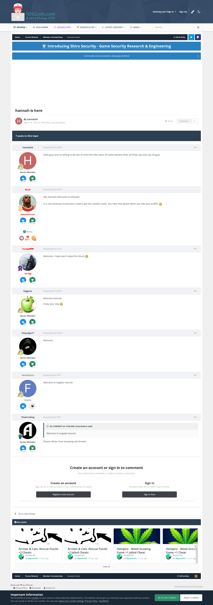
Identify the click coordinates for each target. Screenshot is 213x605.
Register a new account (63, 494)
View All (106, 566)
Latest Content (114, 27)
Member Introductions (53, 122)
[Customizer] (192, 11)
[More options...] (195, 147)
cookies (35, 597)
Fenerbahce (81, 426)
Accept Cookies (168, 597)
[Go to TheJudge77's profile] (27, 346)
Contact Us (50, 588)
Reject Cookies (191, 597)
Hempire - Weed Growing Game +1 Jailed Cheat (134, 550)
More (136, 27)
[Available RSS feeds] (196, 576)
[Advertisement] (106, 83)
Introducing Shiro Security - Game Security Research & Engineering (106, 46)
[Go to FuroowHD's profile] (27, 262)
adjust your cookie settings (71, 601)
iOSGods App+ (63, 27)
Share (170, 121)
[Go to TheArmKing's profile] (27, 430)
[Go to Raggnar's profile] (27, 304)
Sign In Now (149, 494)
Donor (29, 231)
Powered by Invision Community (188, 586)
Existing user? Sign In (164, 11)
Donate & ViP (87, 27)
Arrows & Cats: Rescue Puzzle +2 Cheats (38, 550)
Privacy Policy (21, 588)
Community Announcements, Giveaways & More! (106, 55)
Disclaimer (42, 27)
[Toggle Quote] (47, 426)
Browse (20, 27)
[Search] (198, 27)
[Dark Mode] (199, 11)
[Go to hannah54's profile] (18, 121)
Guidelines (104, 601)
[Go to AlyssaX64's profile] (21, 556)
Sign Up (183, 11)
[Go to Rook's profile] (27, 202)
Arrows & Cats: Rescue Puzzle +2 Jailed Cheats (87, 550)
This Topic (186, 27)
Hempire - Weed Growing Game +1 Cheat (183, 550)
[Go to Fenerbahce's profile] (27, 388)
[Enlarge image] (160, 203)
